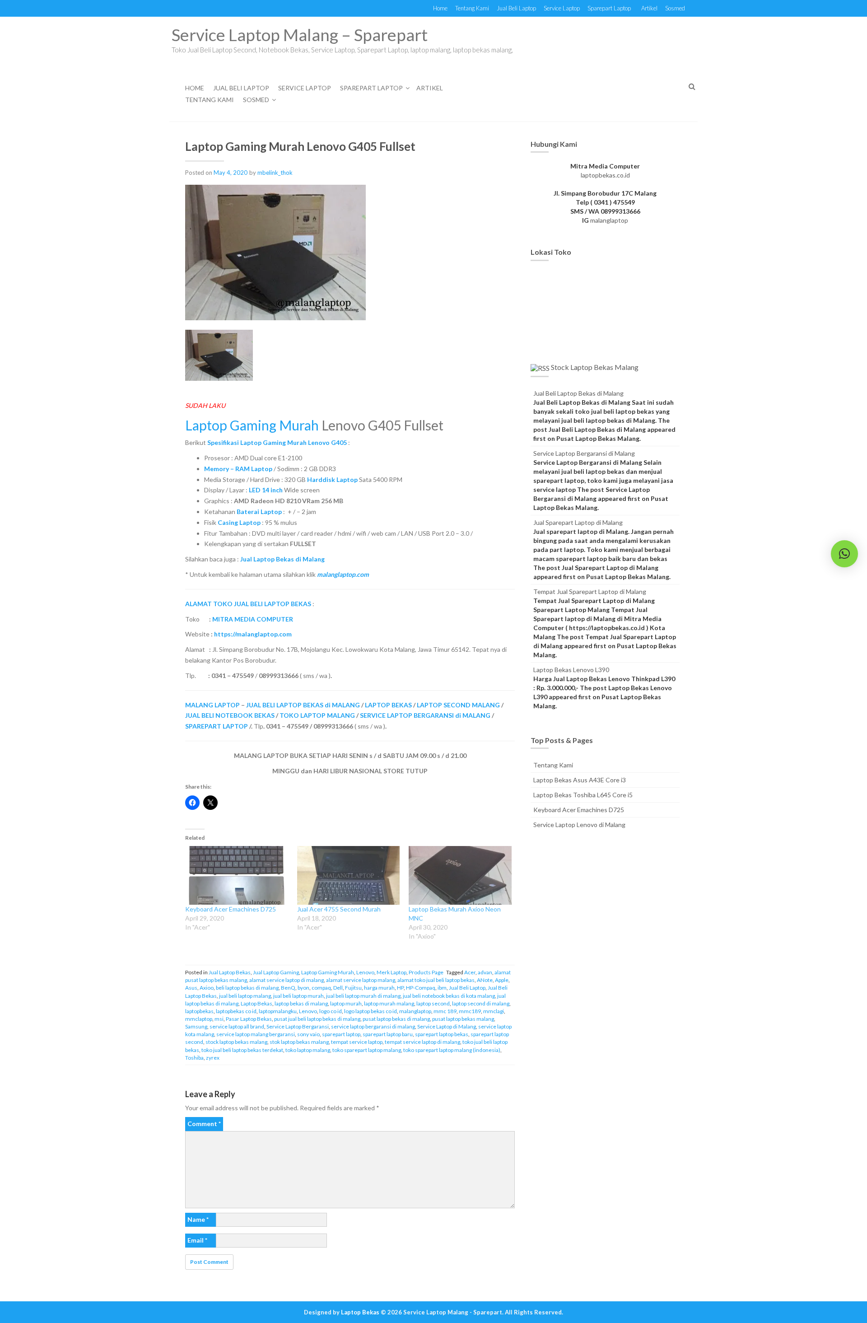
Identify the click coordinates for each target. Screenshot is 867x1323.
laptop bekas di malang (301, 1003)
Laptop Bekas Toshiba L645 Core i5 (583, 795)
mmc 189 (445, 1011)
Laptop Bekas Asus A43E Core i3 (579, 780)
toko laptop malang (307, 1050)
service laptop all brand (237, 1026)
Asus (191, 987)
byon (303, 987)
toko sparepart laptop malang (366, 1050)
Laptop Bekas (256, 1003)
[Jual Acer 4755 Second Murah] (348, 875)
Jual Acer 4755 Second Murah (339, 909)
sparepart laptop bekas (441, 1034)
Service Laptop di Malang (446, 1026)
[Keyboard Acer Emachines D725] (236, 875)
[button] (844, 553)
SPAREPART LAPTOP (216, 726)
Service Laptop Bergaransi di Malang (584, 453)
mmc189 (470, 1011)
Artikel (649, 8)
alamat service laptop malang (360, 980)
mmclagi (493, 1011)
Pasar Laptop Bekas (249, 1018)
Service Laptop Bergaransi (297, 1026)
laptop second (433, 1003)
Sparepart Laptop (609, 8)
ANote (485, 980)
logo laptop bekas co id (370, 1011)
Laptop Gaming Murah (252, 425)
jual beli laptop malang (245, 995)
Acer (469, 972)
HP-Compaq (420, 987)
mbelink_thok (275, 172)
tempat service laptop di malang (422, 1041)
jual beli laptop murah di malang (363, 995)
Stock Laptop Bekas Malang (595, 367)
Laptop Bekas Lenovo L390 (571, 669)
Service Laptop (562, 8)
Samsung (196, 1026)
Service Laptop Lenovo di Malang (579, 824)
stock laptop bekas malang (236, 1041)
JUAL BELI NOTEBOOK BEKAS (230, 715)
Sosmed (675, 8)
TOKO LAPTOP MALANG (317, 715)
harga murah (379, 987)
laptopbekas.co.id (605, 175)
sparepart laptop (341, 1034)
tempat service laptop (356, 1041)
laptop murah (346, 1003)
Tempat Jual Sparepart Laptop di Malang (589, 591)
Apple (501, 980)
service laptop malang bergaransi (255, 1034)
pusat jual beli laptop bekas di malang (317, 1018)
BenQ (288, 987)
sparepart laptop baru (388, 1034)
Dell (338, 987)
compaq (321, 987)
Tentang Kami (472, 8)
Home (440, 8)
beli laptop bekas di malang (247, 987)
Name (198, 1219)
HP (400, 987)
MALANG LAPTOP (212, 705)
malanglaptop (415, 1011)
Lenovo (365, 972)
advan (485, 972)
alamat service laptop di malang (286, 980)
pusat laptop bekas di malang (396, 1018)
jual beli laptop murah (298, 995)
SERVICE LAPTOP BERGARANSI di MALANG (425, 715)
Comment (204, 1123)
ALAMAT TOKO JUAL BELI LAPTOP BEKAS (248, 604)
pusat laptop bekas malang (463, 1018)
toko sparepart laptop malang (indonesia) (451, 1050)
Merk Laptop (391, 972)
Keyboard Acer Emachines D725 (230, 909)
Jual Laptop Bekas (230, 972)
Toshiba (194, 1057)
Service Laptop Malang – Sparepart (300, 34)
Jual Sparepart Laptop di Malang (578, 522)
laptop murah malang (389, 1003)
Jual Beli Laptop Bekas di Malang (578, 393)
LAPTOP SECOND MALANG (458, 705)
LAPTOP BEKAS (388, 705)
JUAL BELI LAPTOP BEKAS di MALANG (303, 705)
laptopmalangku (278, 1011)
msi (219, 1018)
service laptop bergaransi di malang (373, 1026)
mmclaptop (198, 1018)
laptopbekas (199, 1011)
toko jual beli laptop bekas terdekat (242, 1050)
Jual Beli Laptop (516, 8)
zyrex (212, 1057)
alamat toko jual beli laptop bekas (436, 980)
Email (197, 1240)
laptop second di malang (480, 1003)
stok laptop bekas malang (299, 1041)
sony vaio (308, 1034)
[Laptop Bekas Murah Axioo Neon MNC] (460, 875)
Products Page (426, 972)
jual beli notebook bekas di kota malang (449, 995)
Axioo (207, 987)
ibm (442, 987)
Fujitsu (353, 987)
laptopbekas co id (236, 1011)
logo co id (330, 1011)
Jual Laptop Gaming (276, 972)
